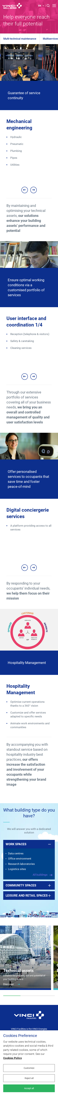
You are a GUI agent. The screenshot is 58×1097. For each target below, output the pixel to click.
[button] (24, 190)
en (39, 5)
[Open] (29, 1017)
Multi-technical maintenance (19, 38)
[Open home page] (12, 5)
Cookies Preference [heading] (20, 1036)
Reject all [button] (29, 1078)
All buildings (40, 874)
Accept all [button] (29, 1088)
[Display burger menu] (54, 5)
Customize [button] (29, 1068)
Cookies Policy (12, 1058)
